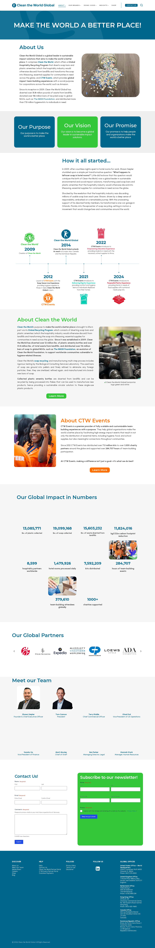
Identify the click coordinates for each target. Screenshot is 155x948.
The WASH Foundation (44, 99)
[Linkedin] (97, 868)
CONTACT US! (131, 5)
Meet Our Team (18, 867)
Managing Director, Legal (94, 753)
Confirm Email (45, 798)
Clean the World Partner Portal (50, 869)
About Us (15, 866)
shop (114, 5)
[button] (14, 651)
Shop (14, 873)
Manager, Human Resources (127, 753)
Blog (13, 875)
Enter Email (18, 798)
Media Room (16, 869)
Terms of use (70, 867)
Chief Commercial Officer (94, 715)
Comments (22, 809)
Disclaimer (69, 869)
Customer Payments (46, 873)
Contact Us (43, 867)
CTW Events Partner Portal (48, 871)
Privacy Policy (131, 811)
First (16, 784)
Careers (15, 871)
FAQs (40, 866)
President (61, 715)
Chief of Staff (61, 753)
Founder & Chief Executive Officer (28, 715)
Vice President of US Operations (126, 715)
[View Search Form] (141, 5)
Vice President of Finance (28, 753)
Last (42, 784)
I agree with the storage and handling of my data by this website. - (110, 811)
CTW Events (46, 78)
